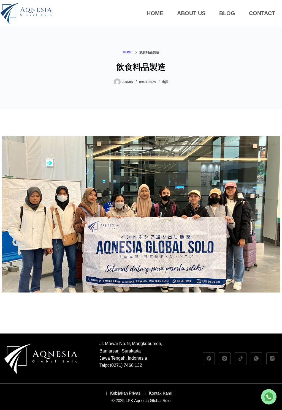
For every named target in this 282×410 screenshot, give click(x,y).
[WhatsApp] (256, 358)
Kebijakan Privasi (125, 393)
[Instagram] (225, 358)
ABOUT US (191, 13)
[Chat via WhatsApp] (268, 396)
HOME (155, 13)
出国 (165, 82)
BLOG (227, 13)
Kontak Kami (160, 393)
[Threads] (272, 358)
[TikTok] (240, 358)
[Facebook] (209, 358)
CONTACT (262, 13)
